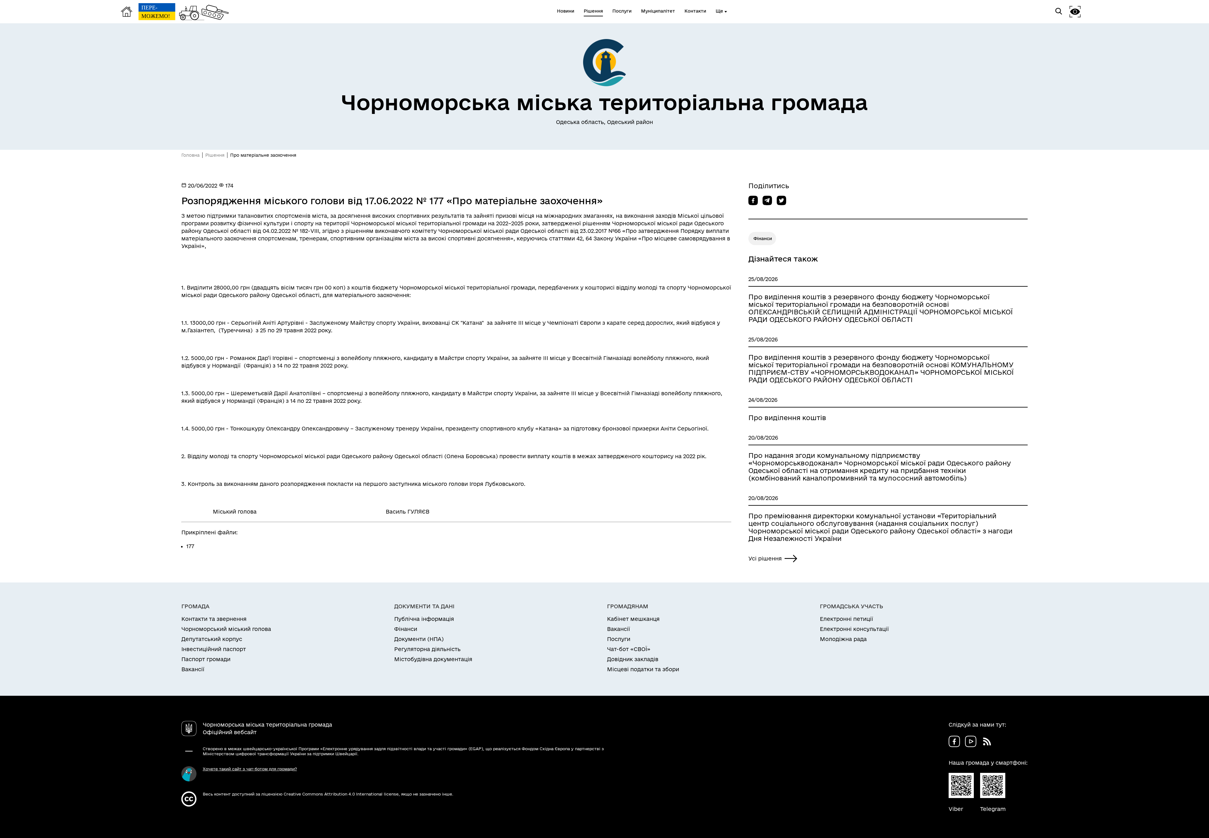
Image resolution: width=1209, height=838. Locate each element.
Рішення (214, 155)
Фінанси (762, 238)
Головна (190, 155)
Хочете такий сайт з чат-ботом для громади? (250, 769)
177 (190, 546)
